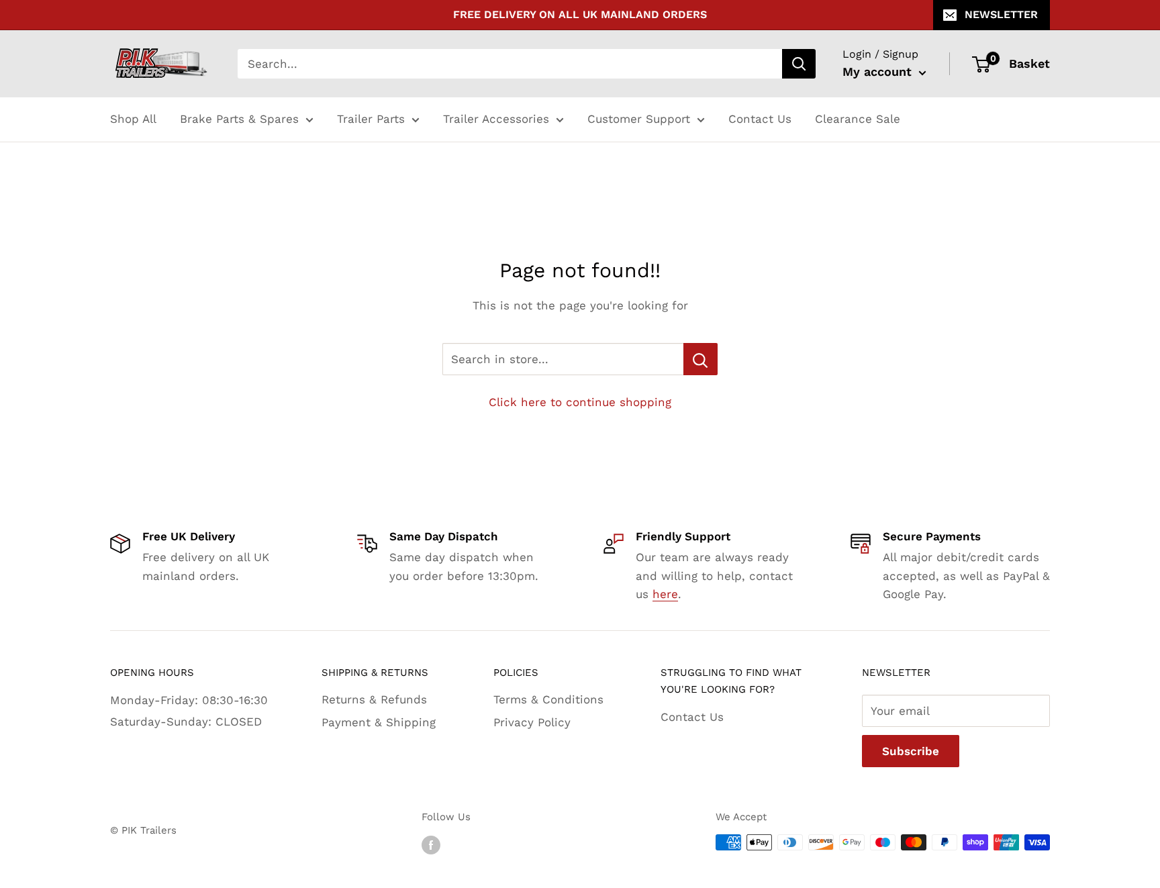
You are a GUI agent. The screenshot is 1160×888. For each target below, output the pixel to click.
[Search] (799, 64)
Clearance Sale (857, 119)
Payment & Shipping (379, 722)
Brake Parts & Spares (239, 119)
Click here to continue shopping (580, 402)
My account (879, 71)
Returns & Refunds (374, 699)
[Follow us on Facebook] (431, 844)
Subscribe (910, 751)
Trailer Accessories (496, 119)
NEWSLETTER (1001, 14)
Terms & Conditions (548, 699)
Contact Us (759, 119)
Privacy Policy (532, 722)
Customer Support (638, 119)
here (665, 594)
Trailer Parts (371, 119)
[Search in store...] (700, 359)
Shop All (133, 119)
